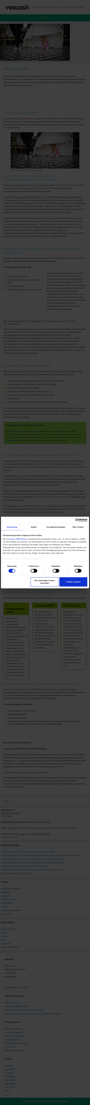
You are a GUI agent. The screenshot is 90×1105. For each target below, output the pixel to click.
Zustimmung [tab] (12, 527)
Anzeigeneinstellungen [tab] (55, 527)
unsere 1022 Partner (18, 539)
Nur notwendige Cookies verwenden (44, 581)
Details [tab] (34, 527)
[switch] (34, 571)
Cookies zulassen (73, 582)
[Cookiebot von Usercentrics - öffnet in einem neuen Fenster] (77, 520)
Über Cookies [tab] (78, 527)
